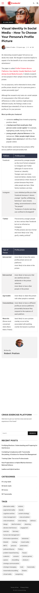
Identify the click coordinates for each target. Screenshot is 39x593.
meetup (14, 542)
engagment (24, 528)
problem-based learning (10, 553)
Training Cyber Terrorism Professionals (15, 458)
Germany (15, 531)
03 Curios (5, 490)
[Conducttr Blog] (14, 3)
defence (33, 520)
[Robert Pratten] (20, 347)
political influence (8, 549)
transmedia (30, 567)
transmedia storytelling (10, 570)
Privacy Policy (24, 587)
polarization (24, 545)
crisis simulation (25, 517)
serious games (27, 556)
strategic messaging (9, 567)
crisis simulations (8, 520)
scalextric (6, 556)
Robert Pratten (10, 47)
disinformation (16, 524)
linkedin (5, 542)
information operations (10, 538)
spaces (5, 560)
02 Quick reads (7, 486)
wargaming (19, 574)
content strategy (23, 513)
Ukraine (24, 570)
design (5, 524)
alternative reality (8, 506)
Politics (20, 549)
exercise (6, 531)
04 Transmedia (7, 494)
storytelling (15, 560)
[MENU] (3, 3)
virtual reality (7, 574)
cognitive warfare (8, 513)
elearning (28, 524)
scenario (16, 556)
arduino (20, 506)
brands (21, 510)
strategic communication (11, 563)
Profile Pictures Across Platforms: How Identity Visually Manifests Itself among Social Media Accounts (19, 71)
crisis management (9, 517)
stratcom (25, 560)
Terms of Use (14, 587)
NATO (5, 545)
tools (21, 567)
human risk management (11, 535)
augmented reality (9, 510)
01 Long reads (8, 22)
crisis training (22, 520)
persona (13, 545)
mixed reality (25, 542)
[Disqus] (19, 383)
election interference (10, 528)
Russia (24, 553)
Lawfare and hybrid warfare (11, 469)
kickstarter (25, 538)
